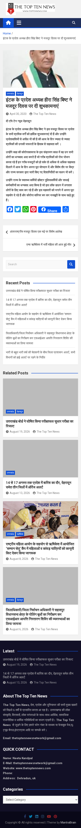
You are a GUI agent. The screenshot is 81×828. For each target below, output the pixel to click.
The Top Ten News (44, 113)
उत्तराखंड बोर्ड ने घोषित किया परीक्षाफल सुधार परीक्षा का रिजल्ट (38, 291)
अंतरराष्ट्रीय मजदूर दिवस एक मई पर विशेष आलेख (36, 231)
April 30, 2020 (18, 113)
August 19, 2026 (20, 431)
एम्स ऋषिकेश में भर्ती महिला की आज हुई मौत (48, 244)
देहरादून (20, 93)
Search (71, 264)
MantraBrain (68, 822)
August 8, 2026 (19, 558)
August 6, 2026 (19, 629)
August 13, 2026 (20, 493)
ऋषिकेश (20, 534)
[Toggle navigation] (19, 22)
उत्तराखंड (10, 93)
